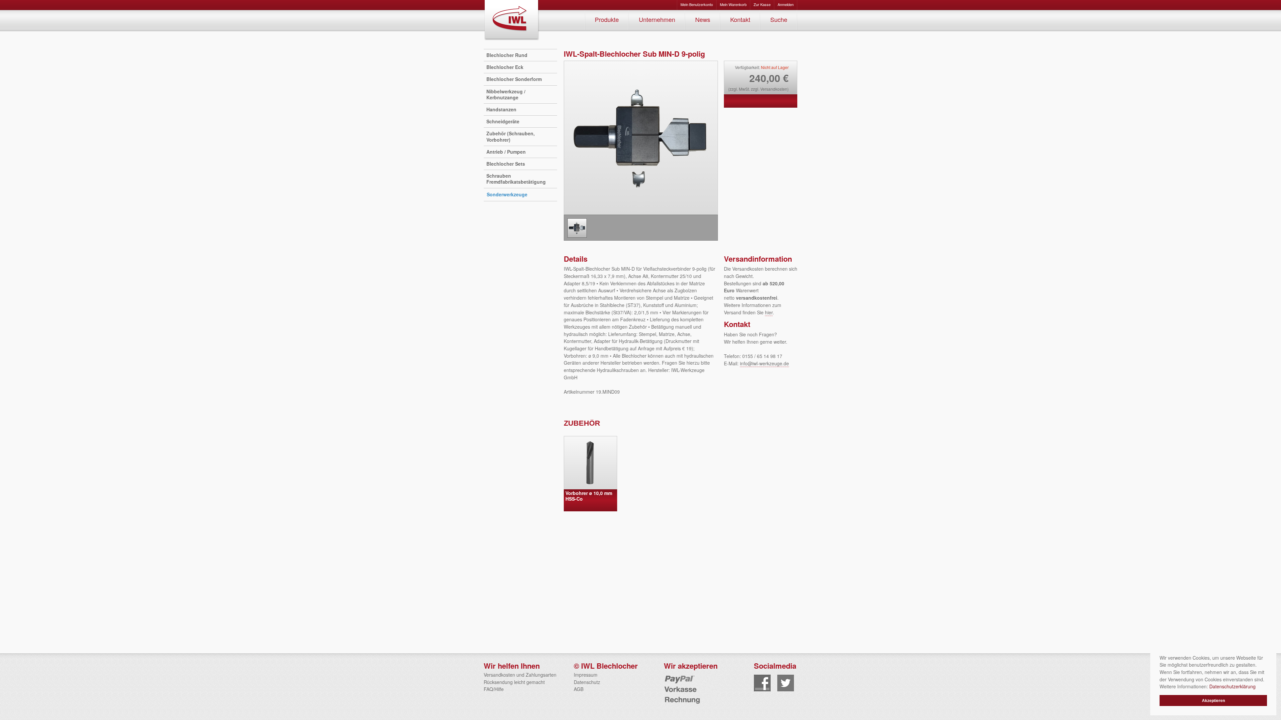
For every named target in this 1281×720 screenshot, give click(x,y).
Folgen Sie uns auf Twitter (785, 683)
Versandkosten (773, 89)
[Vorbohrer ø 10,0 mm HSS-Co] (590, 462)
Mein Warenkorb (733, 4)
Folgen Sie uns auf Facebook (762, 683)
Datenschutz (587, 682)
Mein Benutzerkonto (697, 4)
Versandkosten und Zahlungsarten (520, 674)
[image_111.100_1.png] (577, 228)
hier (769, 312)
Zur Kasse (762, 4)
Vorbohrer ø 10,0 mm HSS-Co (588, 496)
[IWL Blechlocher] (512, 20)
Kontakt (740, 19)
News (702, 19)
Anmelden (786, 4)
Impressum (585, 674)
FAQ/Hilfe (494, 689)
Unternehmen (657, 19)
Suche (778, 19)
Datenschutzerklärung (1232, 686)
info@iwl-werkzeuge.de (764, 363)
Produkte (607, 19)
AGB (578, 689)
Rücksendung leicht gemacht (514, 682)
